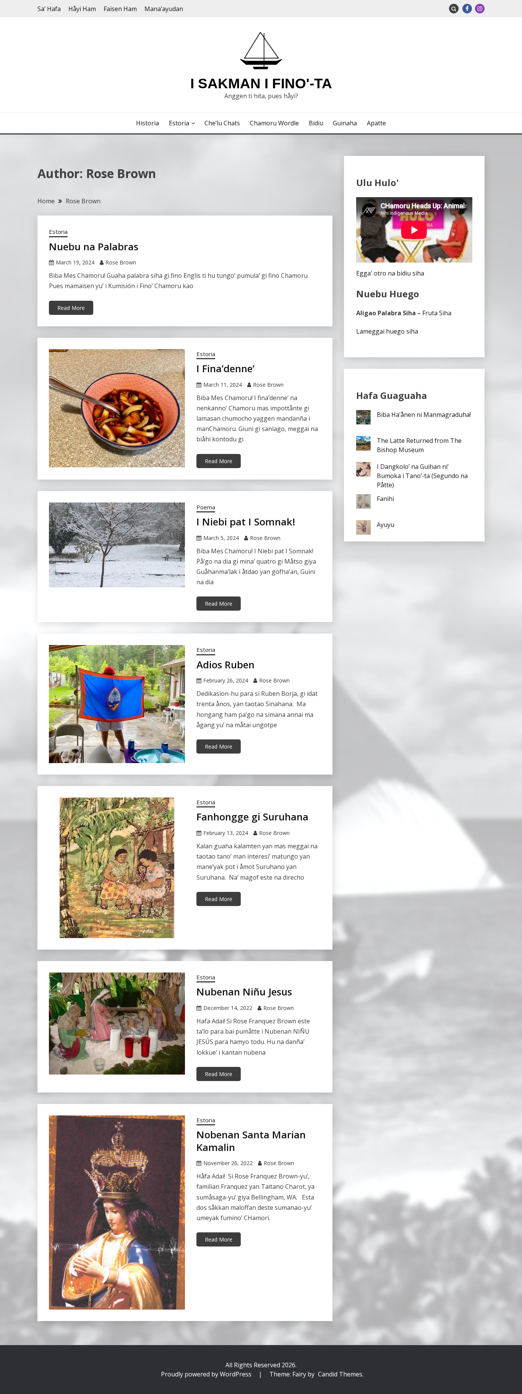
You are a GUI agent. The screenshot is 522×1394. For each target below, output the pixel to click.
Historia (147, 123)
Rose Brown (120, 262)
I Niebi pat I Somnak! (245, 521)
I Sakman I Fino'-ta (261, 83)
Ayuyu (385, 524)
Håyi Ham (82, 9)
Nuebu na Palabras (93, 246)
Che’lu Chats (222, 123)
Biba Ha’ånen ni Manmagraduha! (424, 414)
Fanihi (385, 498)
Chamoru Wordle (274, 123)
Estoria (179, 123)
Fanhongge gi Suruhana (252, 816)
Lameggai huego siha (387, 331)
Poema (205, 507)
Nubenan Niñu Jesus (244, 991)
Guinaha (345, 123)
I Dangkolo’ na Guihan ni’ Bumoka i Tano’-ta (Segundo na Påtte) (422, 475)
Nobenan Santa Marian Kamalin (251, 1141)
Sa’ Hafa (49, 9)
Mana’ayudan (163, 9)
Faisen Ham (120, 9)
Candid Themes (340, 1374)
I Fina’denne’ (225, 368)
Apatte (376, 123)
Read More (71, 307)
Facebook (467, 8)
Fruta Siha (436, 313)
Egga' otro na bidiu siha (390, 273)
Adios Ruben (225, 664)
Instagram (480, 8)
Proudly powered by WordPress (207, 1374)
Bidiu (316, 123)
